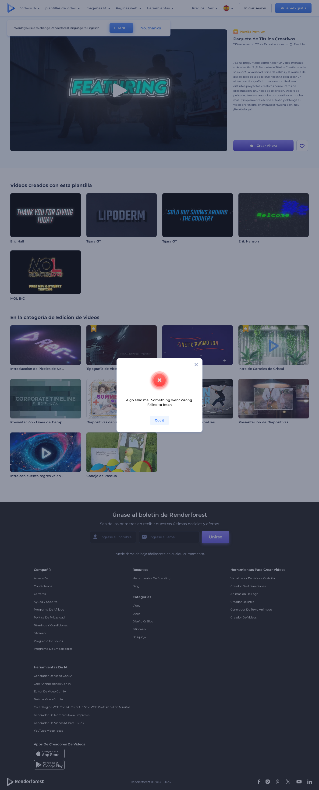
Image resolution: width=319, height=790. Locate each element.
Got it (159, 420)
